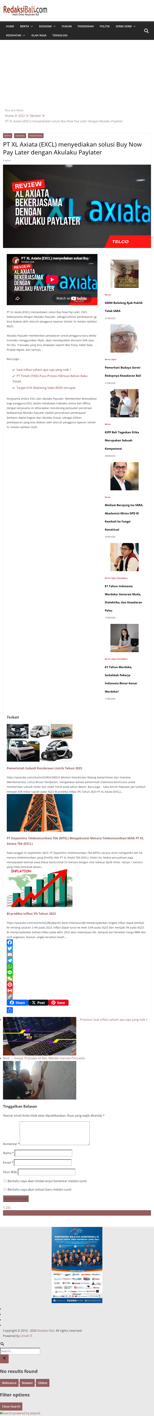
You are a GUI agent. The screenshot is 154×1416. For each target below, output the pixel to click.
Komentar (11, 1144)
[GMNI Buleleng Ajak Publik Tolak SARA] (124, 262)
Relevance (9, 1383)
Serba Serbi (124, 26)
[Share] (77, 1010)
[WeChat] (77, 979)
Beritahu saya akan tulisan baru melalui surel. (40, 1189)
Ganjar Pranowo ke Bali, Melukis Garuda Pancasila (44, 1058)
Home (10, 26)
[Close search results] (4, 1358)
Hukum (67, 26)
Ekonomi (45, 26)
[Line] (77, 973)
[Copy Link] (77, 997)
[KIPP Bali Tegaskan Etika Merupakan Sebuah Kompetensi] (124, 392)
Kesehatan (13, 35)
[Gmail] (77, 991)
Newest (27, 1383)
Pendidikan (86, 26)
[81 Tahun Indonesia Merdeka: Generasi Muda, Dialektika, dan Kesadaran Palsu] (124, 546)
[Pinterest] (77, 985)
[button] (31, 26)
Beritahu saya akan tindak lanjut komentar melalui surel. (47, 1181)
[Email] (77, 954)
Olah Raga (38, 35)
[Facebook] (77, 942)
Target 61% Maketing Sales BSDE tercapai (46, 388)
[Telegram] (77, 960)
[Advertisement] (77, 79)
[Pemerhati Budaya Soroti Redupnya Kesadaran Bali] (124, 327)
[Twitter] (77, 948)
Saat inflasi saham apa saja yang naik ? (44, 370)
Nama (8, 1153)
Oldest (42, 1383)
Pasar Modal (35, 135)
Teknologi (59, 35)
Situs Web (10, 1172)
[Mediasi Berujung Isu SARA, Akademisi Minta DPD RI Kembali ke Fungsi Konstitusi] (124, 465)
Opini (113, 359)
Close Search (11, 1406)
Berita (24, 26)
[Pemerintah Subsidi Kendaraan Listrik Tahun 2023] (39, 727)
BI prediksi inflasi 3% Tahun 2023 (31, 914)
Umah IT (26, 1336)
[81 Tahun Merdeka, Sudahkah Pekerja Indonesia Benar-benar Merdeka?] (124, 626)
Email (8, 1162)
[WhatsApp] (77, 967)
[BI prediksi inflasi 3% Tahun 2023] (39, 872)
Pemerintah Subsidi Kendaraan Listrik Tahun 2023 (44, 768)
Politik (105, 26)
